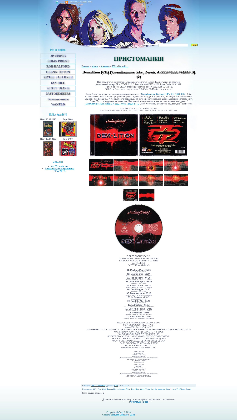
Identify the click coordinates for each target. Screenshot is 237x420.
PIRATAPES (59, 171)
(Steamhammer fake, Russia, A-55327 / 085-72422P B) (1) (112, 104)
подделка (161, 389)
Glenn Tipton (145, 389)
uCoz (132, 415)
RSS (66, 2)
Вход (145, 402)
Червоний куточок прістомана (59, 168)
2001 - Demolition (120, 66)
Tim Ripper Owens (184, 389)
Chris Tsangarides (109, 389)
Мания (95, 66)
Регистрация (135, 402)
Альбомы (104, 66)
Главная (57, 2)
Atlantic (154, 389)
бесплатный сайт (119, 415)
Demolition (135, 389)
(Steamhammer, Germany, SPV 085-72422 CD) (163, 94)
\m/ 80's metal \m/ (59, 166)
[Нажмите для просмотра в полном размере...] (114, 155)
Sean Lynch (171, 389)
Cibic (116, 386)
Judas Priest (125, 389)
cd (118, 389)
